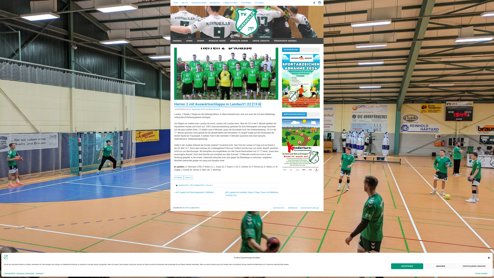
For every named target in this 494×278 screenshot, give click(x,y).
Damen (189, 41)
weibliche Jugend (217, 41)
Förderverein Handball (285, 41)
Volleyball (259, 3)
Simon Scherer (214, 109)
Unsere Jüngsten (261, 41)
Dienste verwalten (481, 273)
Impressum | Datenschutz (25, 273)
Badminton (214, 3)
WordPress (186, 208)
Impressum (39, 273)
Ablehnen (440, 266)
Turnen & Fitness (230, 3)
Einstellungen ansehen (474, 266)
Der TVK (184, 3)
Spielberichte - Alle (186, 185)
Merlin (197, 208)
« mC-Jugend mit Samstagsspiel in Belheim (194, 192)
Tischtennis (246, 3)
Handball (177, 41)
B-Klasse (178, 177)
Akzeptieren (407, 266)
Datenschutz (279, 208)
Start (175, 3)
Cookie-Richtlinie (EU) (310, 208)
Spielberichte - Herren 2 (203, 185)
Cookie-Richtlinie (9, 273)
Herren (200, 41)
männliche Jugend (239, 41)
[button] (489, 258)
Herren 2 (188, 177)
